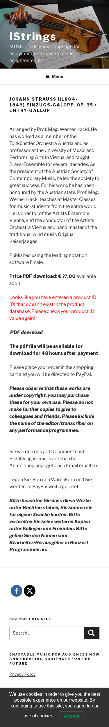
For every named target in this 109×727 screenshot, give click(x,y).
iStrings (33, 36)
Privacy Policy (22, 674)
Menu (57, 76)
